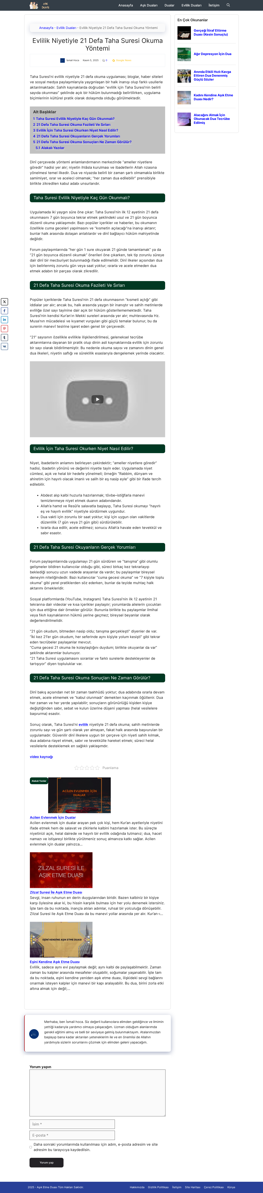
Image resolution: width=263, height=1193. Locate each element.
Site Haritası (192, 1187)
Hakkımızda (137, 1187)
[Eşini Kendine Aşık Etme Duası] (61, 956)
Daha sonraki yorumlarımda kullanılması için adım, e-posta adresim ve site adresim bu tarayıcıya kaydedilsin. (96, 1147)
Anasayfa (125, 5)
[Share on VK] (4, 346)
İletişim (214, 5)
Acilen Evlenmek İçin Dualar (53, 817)
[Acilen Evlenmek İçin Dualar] (79, 812)
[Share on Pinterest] (4, 328)
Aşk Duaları (148, 5)
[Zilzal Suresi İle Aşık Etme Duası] (61, 887)
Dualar (169, 5)
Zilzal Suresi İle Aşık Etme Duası (56, 892)
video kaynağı (41, 757)
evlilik (83, 725)
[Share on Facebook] (4, 310)
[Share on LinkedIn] (4, 319)
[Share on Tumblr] (4, 337)
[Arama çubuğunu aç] (228, 5)
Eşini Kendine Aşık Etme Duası (55, 962)
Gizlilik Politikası (158, 1187)
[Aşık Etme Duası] (41, 5)
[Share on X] (4, 301)
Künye (231, 1187)
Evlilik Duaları (191, 5)
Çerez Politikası (214, 1187)
